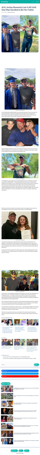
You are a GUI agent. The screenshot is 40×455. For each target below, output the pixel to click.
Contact (26, 450)
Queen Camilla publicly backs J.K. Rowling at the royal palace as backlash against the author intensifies (26, 441)
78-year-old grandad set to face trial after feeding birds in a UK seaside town (26, 396)
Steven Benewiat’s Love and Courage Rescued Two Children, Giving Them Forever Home (7, 347)
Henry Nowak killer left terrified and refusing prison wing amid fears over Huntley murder (25, 403)
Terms (21, 450)
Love (8, 355)
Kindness (5, 355)
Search (36, 364)
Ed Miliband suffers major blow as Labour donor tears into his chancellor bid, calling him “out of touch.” (26, 388)
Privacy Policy (14, 450)
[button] (33, 1)
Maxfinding (4, 1)
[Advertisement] (20, 61)
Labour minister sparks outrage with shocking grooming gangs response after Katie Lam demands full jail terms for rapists (26, 433)
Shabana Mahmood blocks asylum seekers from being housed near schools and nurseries (25, 418)
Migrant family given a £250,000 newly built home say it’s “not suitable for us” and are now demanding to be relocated (26, 426)
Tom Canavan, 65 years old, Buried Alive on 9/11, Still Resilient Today (16, 356)
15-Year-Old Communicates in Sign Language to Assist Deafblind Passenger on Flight (19, 358)
